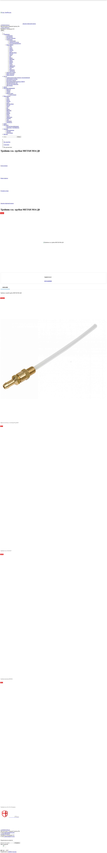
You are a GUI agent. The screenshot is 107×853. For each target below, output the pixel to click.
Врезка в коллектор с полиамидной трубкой (9, 422)
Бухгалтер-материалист (15, 43)
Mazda (10, 58)
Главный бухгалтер (14, 42)
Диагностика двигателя (12, 84)
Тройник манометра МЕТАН (6, 679)
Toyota (11, 64)
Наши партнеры (10, 73)
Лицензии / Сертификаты (12, 127)
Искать (19, 136)
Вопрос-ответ (9, 93)
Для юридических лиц (12, 83)
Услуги (5, 76)
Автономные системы (11, 79)
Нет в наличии (48, 281)
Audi (10, 46)
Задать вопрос (12, 94)
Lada (10, 68)
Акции (5, 87)
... (3, 33)
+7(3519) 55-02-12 (5, 25)
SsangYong (12, 69)
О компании (6, 34)
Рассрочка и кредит (11, 80)
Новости (8, 89)
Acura (10, 47)
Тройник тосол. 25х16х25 (6, 550)
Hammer (11, 50)
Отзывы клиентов (10, 38)
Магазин (5, 134)
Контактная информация (12, 126)
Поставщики (9, 37)
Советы (8, 92)
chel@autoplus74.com (9, 836)
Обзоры (8, 90)
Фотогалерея (9, 133)
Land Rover (12, 71)
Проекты (5, 129)
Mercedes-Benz (13, 52)
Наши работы (9, 44)
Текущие (8, 131)
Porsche (11, 54)
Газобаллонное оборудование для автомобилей (18, 77)
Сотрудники (9, 39)
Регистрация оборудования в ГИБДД (15, 81)
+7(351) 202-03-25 (5, 27)
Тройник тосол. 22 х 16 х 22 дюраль (8, 807)
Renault (11, 62)
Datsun (11, 48)
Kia (10, 56)
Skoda (10, 63)
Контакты (5, 125)
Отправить (17, 842)
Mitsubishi (11, 59)
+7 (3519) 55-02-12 (5, 830)
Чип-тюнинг (9, 85)
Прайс (5, 123)
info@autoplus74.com (9, 832)
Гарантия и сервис (11, 72)
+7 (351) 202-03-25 (5, 833)
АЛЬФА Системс (12, 851)
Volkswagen (12, 65)
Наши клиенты (10, 75)
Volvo (10, 55)
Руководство (12, 40)
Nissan (10, 60)
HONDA (11, 67)
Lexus (10, 51)
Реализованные (10, 130)
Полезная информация (9, 88)
